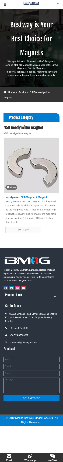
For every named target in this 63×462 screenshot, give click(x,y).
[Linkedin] (11, 288)
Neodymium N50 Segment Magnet (26, 197)
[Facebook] (6, 288)
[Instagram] (17, 288)
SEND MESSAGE (31, 398)
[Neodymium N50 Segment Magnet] (31, 165)
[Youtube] (23, 288)
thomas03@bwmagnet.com (23, 342)
